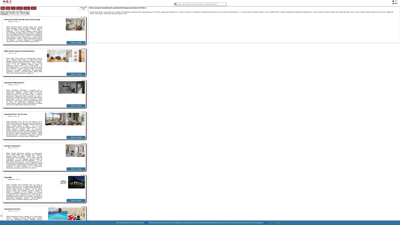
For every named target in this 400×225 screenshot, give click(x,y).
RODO (266, 222)
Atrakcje (27, 8)
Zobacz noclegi (76, 42)
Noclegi (8, 8)
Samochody (19, 8)
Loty (13, 8)
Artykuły (34, 8)
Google (146, 222)
